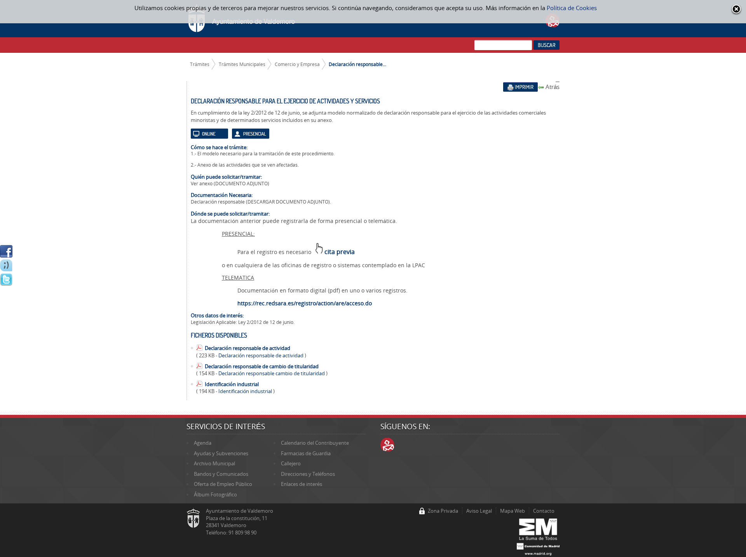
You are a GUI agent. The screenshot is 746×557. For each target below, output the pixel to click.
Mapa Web (512, 510)
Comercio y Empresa (297, 64)
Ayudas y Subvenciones (221, 453)
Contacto (543, 510)
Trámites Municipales (242, 64)
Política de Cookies (572, 8)
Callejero (291, 463)
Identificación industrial (232, 384)
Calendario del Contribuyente (315, 442)
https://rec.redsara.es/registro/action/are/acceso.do (304, 303)
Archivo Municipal (214, 463)
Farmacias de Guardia (306, 453)
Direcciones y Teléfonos (308, 473)
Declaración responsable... (357, 64)
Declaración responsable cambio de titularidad (272, 373)
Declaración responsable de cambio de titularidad (262, 366)
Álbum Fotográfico (215, 494)
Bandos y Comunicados (221, 473)
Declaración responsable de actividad (247, 348)
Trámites (199, 64)
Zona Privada (443, 510)
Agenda (202, 442)
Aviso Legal (479, 510)
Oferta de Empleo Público (223, 483)
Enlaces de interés (301, 483)
